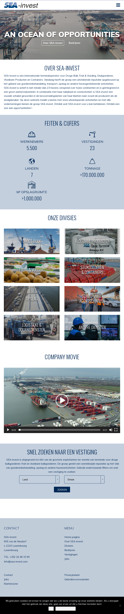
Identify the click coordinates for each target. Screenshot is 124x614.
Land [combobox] (25, 479)
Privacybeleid (71, 575)
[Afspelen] (8, 429)
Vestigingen (71, 554)
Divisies (68, 545)
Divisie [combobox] (71, 479)
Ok (51, 608)
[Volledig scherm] (116, 429)
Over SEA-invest (73, 541)
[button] (62, 400)
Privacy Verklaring (65, 608)
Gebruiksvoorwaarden (76, 579)
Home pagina (72, 537)
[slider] (59, 430)
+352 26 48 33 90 (20, 556)
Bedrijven (69, 550)
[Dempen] (110, 429)
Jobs (66, 558)
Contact (8, 575)
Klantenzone (11, 583)
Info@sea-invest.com (16, 561)
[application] (62, 400)
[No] (120, 605)
